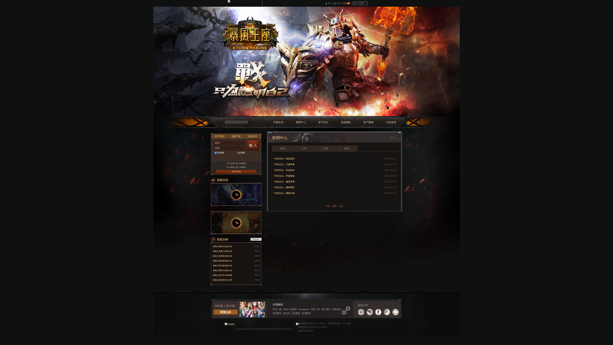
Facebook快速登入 (218, 158)
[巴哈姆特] (369, 312)
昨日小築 (277, 309)
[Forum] (395, 312)
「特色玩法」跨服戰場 (283, 176)
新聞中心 (301, 122)
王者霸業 (295, 313)
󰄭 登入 (328, 3)
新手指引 (323, 122)
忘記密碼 (241, 153)
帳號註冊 (252, 136)
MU (318, 309)
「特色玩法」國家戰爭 (283, 187)
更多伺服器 (236, 171)
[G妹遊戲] (230, 324)
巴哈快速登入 (223, 158)
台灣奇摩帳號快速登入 (229, 158)
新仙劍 (286, 313)
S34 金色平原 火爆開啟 (236, 163)
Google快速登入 (241, 158)
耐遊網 (293, 309)
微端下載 (236, 136)
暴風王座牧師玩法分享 (222, 280)
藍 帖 (346, 148)
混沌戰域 (306, 313)
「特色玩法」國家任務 (283, 193)
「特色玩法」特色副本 (283, 170)
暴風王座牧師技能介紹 (222, 261)
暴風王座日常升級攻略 (222, 275)
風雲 (313, 309)
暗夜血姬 (336, 309)
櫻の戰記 (326, 309)
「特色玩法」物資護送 (283, 158)
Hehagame (303, 309)
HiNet (286, 309)
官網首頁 (278, 122)
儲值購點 (346, 122)
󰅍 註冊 (337, 3)
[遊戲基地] (361, 312)
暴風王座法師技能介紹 (222, 265)
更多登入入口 (253, 158)
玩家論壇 (391, 122)
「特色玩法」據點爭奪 (283, 181)
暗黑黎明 (277, 313)
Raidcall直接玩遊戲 (247, 158)
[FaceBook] (378, 312)
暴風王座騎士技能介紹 (222, 246)
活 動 (325, 148)
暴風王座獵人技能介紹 (222, 251)
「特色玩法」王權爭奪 (283, 164)
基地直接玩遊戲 (235, 158)
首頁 (392, 137)
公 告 (304, 148)
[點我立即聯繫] (225, 312)
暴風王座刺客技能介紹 (222, 256)
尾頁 (341, 206)
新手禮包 (219, 136)
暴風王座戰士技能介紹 (222, 270)
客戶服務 (368, 122)
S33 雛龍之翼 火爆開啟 (236, 167)
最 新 (282, 148)
